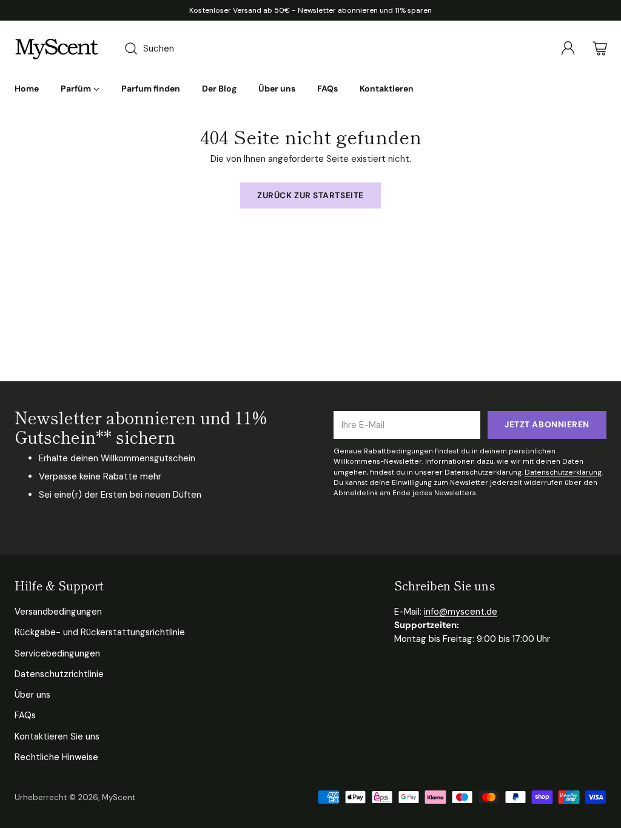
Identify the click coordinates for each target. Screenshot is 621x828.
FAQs (25, 715)
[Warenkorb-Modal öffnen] (599, 48)
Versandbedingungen (58, 612)
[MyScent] (57, 48)
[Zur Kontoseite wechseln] (568, 48)
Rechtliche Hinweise (56, 757)
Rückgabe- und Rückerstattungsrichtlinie (100, 632)
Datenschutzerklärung (563, 472)
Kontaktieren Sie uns (57, 736)
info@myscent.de (460, 612)
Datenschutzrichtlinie (59, 674)
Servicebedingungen (57, 653)
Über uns (32, 695)
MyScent (118, 797)
